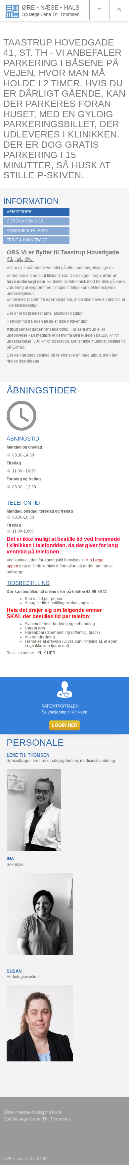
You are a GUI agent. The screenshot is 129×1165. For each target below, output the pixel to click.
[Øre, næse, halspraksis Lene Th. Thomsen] (43, 11)
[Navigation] (99, 10)
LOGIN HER (64, 725)
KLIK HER (46, 653)
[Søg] (119, 10)
